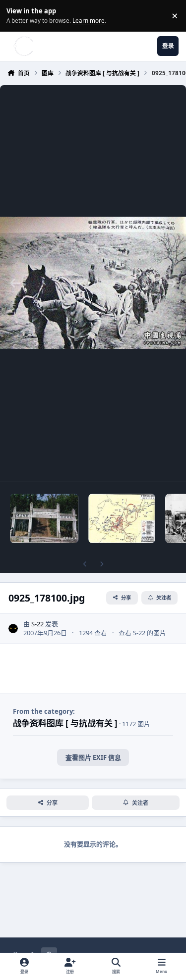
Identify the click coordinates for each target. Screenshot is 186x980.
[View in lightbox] (93, 283)
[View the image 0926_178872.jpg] (122, 518)
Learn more (17, 15)
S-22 (37, 623)
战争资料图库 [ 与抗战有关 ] (65, 723)
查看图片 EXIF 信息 (93, 757)
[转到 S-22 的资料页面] (13, 629)
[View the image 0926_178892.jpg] (44, 518)
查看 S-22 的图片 (142, 632)
